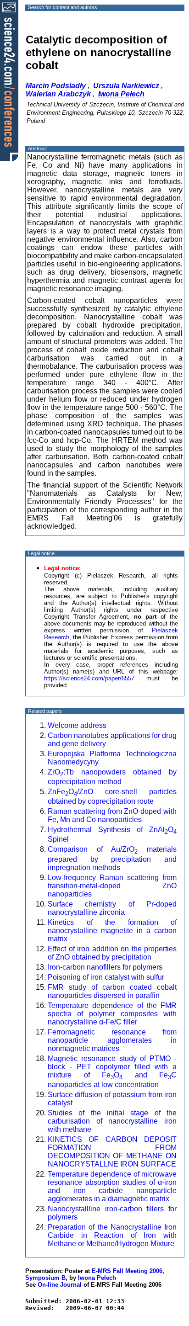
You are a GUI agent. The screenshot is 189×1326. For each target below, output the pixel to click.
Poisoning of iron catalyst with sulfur (106, 977)
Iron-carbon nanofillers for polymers (105, 967)
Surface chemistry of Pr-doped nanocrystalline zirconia (112, 908)
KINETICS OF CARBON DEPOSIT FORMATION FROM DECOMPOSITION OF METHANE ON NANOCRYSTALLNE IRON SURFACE (112, 1151)
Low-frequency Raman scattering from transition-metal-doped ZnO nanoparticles (112, 886)
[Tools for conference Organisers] (9, 80)
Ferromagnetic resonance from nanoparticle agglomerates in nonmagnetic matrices (112, 1040)
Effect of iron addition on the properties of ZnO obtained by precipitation (112, 953)
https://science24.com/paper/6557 (89, 678)
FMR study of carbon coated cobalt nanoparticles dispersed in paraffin (112, 991)
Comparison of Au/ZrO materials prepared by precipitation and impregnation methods (112, 858)
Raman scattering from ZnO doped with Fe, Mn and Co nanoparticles (112, 815)
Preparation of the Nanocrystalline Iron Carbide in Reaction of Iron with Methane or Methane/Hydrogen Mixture (112, 1235)
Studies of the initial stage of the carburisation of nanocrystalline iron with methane (112, 1121)
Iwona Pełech (97, 1277)
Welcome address (77, 725)
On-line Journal (60, 1284)
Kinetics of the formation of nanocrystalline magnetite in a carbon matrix (112, 930)
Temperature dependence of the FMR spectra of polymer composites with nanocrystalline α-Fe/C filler (112, 1014)
